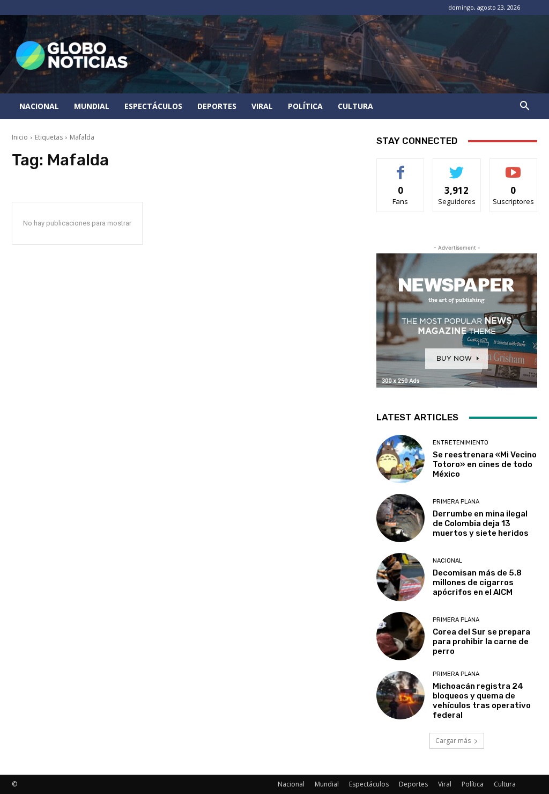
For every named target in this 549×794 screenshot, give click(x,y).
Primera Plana (456, 502)
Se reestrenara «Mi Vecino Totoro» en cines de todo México (485, 464)
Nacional (39, 106)
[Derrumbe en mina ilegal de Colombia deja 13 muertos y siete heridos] (400, 518)
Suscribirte (513, 167)
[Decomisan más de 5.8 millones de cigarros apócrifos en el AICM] (400, 577)
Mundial (91, 106)
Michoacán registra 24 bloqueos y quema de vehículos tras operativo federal (482, 700)
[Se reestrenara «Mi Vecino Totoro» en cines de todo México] (400, 459)
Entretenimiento (460, 443)
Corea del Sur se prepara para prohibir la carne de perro (481, 641)
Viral (262, 106)
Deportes (216, 106)
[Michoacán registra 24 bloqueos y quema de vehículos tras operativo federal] (400, 695)
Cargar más (453, 740)
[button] (524, 107)
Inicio (20, 137)
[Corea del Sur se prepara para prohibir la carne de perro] (400, 636)
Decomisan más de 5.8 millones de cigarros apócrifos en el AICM (477, 582)
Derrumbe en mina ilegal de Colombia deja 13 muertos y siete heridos (481, 523)
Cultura (355, 106)
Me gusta (400, 167)
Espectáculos (153, 106)
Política (305, 106)
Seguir (457, 167)
